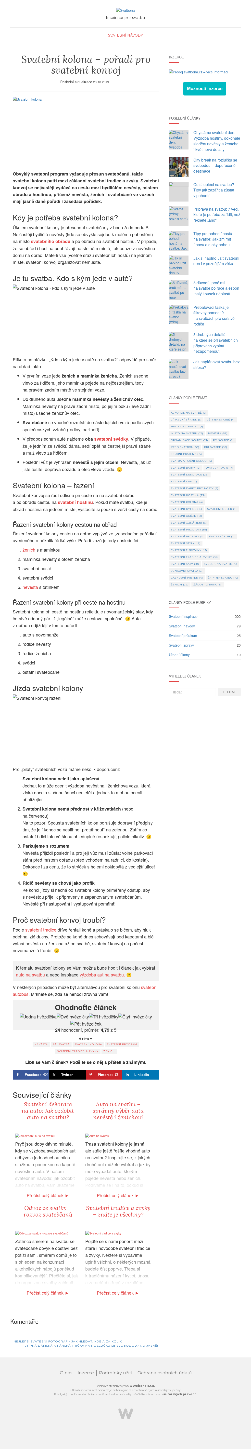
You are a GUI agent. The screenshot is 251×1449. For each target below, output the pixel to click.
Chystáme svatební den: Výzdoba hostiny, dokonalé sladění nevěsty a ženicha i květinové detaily (216, 141)
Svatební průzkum (183, 635)
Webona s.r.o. (144, 1386)
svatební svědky (111, 439)
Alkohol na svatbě (188, 412)
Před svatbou (185, 447)
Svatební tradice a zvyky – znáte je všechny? (118, 1211)
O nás (66, 1373)
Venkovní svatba (187, 570)
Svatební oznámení (189, 522)
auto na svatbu (31, 974)
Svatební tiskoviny (189, 550)
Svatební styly (186, 543)
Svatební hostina (188, 495)
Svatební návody (125, 35)
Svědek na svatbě (220, 564)
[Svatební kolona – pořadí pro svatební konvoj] (86, 131)
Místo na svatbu (187, 433)
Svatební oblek (222, 509)
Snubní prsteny (186, 454)
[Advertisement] (205, 739)
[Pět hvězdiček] (85, 1024)
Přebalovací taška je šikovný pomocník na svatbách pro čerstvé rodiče (214, 315)
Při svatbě (61, 1044)
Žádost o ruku (207, 584)
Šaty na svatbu (223, 577)
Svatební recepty (187, 536)
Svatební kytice (186, 509)
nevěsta (30, 587)
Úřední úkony (179, 654)
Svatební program (122, 1044)
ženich (29, 549)
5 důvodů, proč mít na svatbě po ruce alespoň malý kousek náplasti (216, 288)
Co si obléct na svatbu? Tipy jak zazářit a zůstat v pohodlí (213, 190)
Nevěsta (41, 1044)
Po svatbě (223, 440)
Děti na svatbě (220, 419)
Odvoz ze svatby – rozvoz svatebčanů (48, 1211)
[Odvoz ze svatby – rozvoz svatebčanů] (41, 1232)
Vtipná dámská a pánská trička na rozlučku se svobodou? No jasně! (92, 1345)
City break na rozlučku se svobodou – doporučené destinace (215, 165)
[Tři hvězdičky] (103, 1017)
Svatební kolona (88, 1044)
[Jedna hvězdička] (38, 1017)
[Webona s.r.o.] (125, 1413)
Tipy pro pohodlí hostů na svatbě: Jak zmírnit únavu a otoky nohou (212, 239)
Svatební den (184, 481)
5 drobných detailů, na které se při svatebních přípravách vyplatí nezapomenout (215, 343)
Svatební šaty (185, 564)
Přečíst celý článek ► (48, 1195)
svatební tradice (40, 929)
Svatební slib (222, 536)
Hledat (229, 692)
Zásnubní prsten (187, 577)
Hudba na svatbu (187, 426)
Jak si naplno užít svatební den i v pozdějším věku (216, 261)
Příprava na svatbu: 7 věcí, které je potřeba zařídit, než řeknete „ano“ (216, 214)
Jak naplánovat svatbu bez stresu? (216, 364)
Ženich (109, 1051)
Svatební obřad (186, 515)
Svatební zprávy (181, 645)
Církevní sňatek (186, 419)
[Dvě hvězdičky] (73, 1017)
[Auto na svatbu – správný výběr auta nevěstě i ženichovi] (97, 1135)
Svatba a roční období (191, 460)
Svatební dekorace (190, 474)
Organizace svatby (189, 440)
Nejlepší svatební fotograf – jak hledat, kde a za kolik (67, 1341)
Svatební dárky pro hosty (194, 488)
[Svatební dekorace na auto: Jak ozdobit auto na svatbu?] (35, 1135)
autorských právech (180, 1394)
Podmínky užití (115, 1373)
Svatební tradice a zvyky (78, 1051)
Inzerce (86, 1373)
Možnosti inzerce (205, 88)
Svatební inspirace (183, 616)
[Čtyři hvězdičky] (135, 1017)
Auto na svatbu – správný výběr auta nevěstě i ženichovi (118, 1110)
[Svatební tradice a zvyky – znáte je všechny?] (103, 1232)
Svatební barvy (186, 467)
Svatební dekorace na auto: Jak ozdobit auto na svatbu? (48, 1110)
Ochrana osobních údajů (165, 1373)
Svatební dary (219, 467)
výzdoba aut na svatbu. (102, 974)
